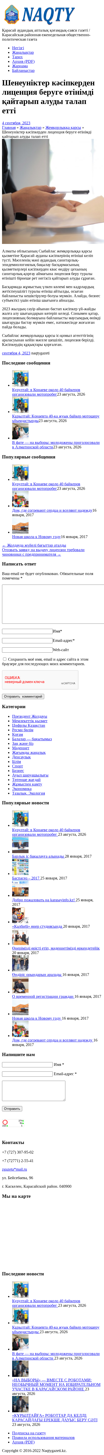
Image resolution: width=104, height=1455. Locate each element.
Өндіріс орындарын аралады (37, 974)
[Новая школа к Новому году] (20, 532)
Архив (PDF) (23, 61)
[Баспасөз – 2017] (20, 873)
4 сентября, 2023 (16, 123)
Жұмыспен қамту (27, 784)
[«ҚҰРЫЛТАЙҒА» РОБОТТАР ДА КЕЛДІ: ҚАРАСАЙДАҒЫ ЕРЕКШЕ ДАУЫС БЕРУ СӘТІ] (20, 1411)
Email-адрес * (65, 1074)
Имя (57, 631)
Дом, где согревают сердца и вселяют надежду (52, 510)
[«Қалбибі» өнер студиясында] (20, 922)
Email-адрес (64, 640)
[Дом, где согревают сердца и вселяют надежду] (20, 506)
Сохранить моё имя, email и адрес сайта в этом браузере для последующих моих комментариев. (45, 661)
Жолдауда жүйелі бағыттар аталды (34, 545)
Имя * (59, 1064)
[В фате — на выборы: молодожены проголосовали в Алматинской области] (20, 438)
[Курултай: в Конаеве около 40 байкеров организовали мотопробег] (20, 385)
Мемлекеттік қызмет (29, 721)
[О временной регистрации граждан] (20, 992)
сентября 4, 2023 (16, 353)
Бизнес (18, 770)
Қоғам (17, 734)
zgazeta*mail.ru (14, 1169)
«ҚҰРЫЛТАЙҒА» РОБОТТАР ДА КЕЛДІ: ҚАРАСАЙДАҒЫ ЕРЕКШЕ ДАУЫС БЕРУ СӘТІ (54, 1417)
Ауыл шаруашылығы (30, 775)
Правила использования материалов (43, 1437)
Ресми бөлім (22, 730)
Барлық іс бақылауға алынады (38, 856)
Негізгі (18, 48)
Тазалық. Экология (28, 793)
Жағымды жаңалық (29, 752)
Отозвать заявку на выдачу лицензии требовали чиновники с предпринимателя (43, 552)
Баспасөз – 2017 (26, 878)
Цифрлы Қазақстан (28, 725)
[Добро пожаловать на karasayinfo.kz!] (20, 895)
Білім (16, 761)
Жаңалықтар (23, 52)
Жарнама (20, 66)
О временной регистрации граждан (43, 996)
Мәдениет (20, 748)
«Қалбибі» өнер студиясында (37, 926)
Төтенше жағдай (26, 779)
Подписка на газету (29, 1433)
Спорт (17, 766)
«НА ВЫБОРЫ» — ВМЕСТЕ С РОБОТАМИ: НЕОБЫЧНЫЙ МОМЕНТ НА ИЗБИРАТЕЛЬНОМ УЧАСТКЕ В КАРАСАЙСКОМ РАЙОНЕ (56, 1384)
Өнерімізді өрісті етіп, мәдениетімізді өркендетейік (56, 948)
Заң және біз (22, 743)
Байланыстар (23, 70)
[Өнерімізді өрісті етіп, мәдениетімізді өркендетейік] (20, 944)
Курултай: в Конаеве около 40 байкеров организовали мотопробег (46, 392)
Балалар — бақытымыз (32, 739)
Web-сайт (61, 650)
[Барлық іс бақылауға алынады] (20, 852)
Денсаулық (21, 757)
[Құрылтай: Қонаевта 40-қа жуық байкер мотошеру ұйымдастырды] (20, 411)
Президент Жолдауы (29, 716)
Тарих (17, 57)
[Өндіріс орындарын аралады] (20, 970)
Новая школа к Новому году (36, 537)
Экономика (22, 789)
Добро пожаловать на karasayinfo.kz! (44, 900)
